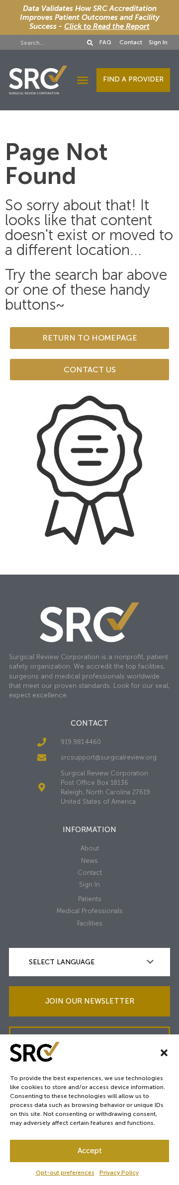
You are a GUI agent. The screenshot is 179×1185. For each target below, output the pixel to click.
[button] (164, 1053)
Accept (90, 1150)
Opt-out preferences (65, 1172)
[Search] (90, 42)
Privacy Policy (119, 1172)
